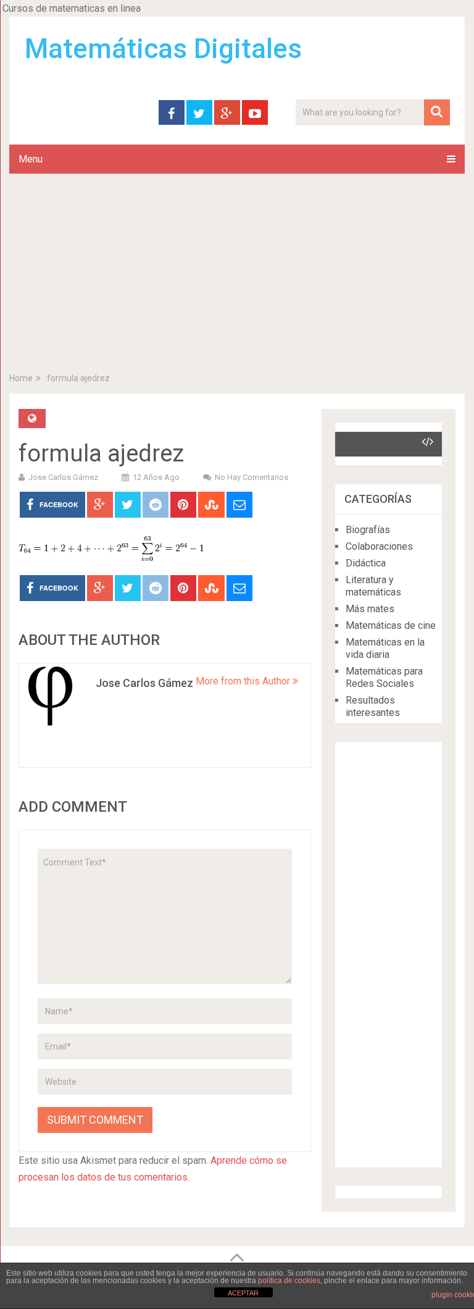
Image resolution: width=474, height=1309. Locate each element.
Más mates (370, 609)
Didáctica (366, 563)
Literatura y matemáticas (373, 586)
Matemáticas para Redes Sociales (384, 677)
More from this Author (244, 681)
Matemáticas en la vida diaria (385, 648)
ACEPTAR (243, 1293)
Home (21, 378)
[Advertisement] (236, 275)
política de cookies (289, 1280)
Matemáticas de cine (391, 625)
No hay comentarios (251, 477)
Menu (31, 159)
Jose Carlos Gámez (63, 477)
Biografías (368, 530)
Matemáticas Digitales (163, 48)
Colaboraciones (379, 546)
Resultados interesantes (373, 706)
